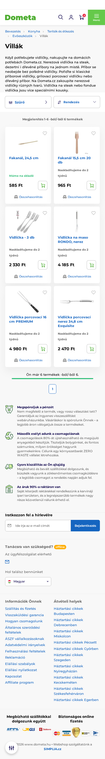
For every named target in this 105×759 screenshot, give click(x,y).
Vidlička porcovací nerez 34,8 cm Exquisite (74, 321)
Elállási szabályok (20, 664)
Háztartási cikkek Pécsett (75, 642)
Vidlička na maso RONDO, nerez (73, 239)
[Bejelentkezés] (71, 17)
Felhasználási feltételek (25, 651)
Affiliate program (19, 682)
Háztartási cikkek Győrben (76, 649)
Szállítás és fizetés (20, 608)
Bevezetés (13, 31)
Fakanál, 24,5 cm (23, 158)
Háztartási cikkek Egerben (76, 700)
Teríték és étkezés (60, 31)
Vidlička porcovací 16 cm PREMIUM (27, 319)
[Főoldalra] (20, 17)
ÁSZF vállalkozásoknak (24, 639)
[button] (61, 17)
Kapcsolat (13, 676)
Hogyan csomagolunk (24, 621)
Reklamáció (15, 657)
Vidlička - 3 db (21, 237)
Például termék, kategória (39, 38)
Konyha (34, 31)
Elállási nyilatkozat (21, 670)
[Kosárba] (42, 185)
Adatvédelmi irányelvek (25, 645)
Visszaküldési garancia (24, 615)
